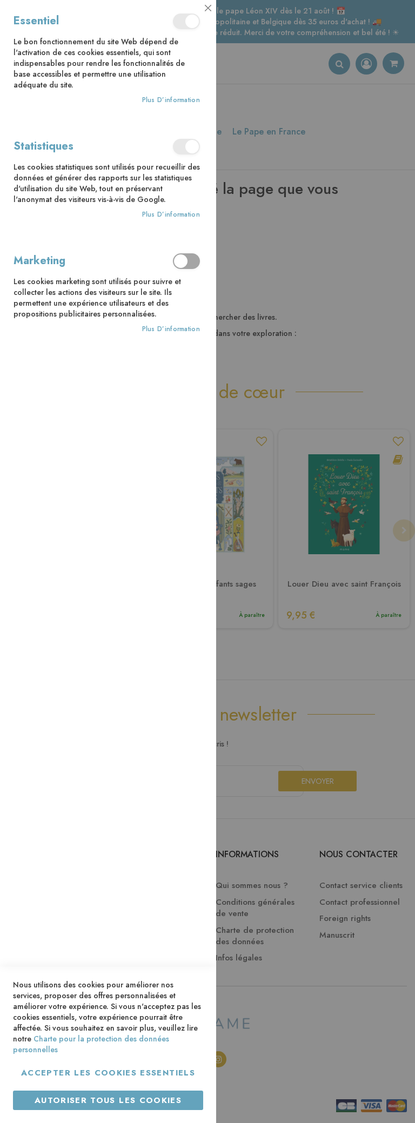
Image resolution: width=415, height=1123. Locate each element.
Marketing (186, 261)
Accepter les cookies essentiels (108, 1073)
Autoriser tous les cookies (108, 1100)
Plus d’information (171, 100)
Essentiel (186, 21)
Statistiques (186, 146)
